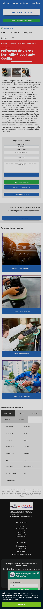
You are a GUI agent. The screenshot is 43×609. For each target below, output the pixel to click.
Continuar (21, 604)
